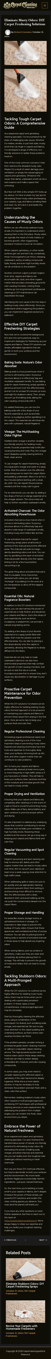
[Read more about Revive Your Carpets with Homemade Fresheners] (25, 1311)
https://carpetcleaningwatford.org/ (20, 1221)
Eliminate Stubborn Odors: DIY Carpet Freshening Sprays (25, 1285)
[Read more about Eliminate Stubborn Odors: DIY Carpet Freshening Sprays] (25, 1269)
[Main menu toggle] (45, 5)
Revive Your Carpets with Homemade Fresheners (21, 1327)
